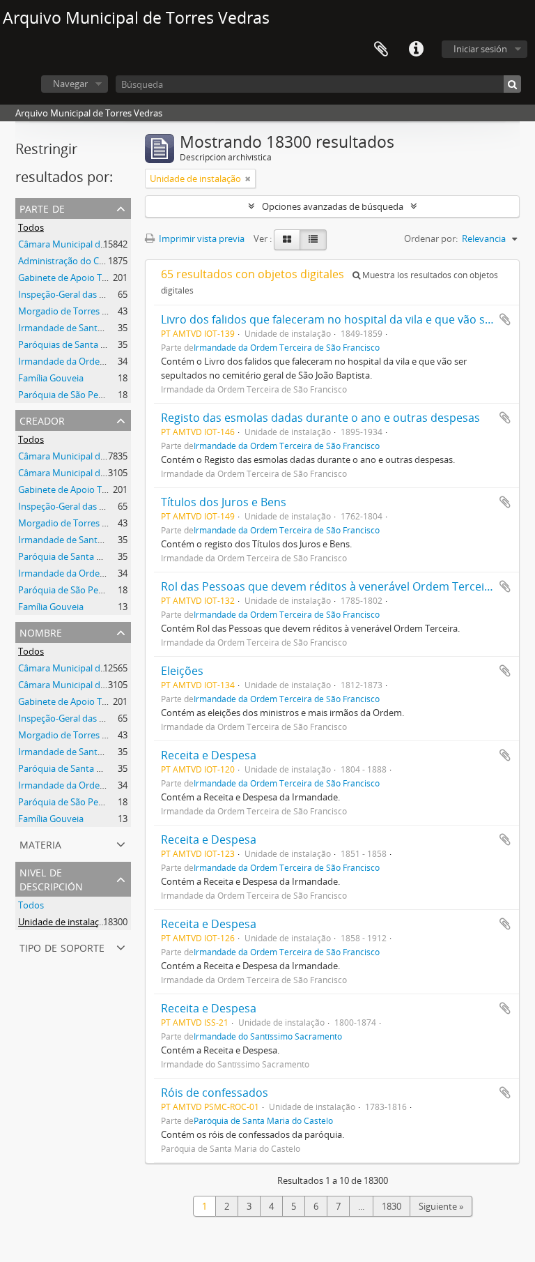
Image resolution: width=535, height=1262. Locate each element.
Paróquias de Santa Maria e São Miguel (98, 344)
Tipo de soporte (62, 946)
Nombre (41, 631)
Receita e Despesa (208, 755)
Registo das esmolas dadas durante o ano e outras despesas (320, 417)
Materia (40, 843)
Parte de (42, 207)
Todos (31, 227)
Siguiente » (441, 1206)
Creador (42, 419)
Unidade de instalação (63, 921)
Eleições (182, 670)
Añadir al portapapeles (505, 319)
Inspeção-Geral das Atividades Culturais (99, 294)
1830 (391, 1206)
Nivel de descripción (51, 878)
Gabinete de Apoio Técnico (73, 277)
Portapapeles (381, 49)
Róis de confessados (214, 1092)
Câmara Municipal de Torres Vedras (91, 244)
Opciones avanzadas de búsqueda (332, 206)
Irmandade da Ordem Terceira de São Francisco (287, 347)
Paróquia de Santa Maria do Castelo (263, 1120)
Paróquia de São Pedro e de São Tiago (96, 590)
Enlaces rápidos (415, 49)
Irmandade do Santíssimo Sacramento (268, 1036)
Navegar (70, 83)
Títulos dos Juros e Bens (223, 502)
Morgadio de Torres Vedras (74, 311)
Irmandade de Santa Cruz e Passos (89, 327)
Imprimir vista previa (201, 238)
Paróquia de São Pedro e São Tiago (90, 394)
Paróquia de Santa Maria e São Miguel (96, 556)
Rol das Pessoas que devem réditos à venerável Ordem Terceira (328, 586)
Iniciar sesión (480, 49)
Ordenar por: (431, 238)
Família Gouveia (51, 378)
